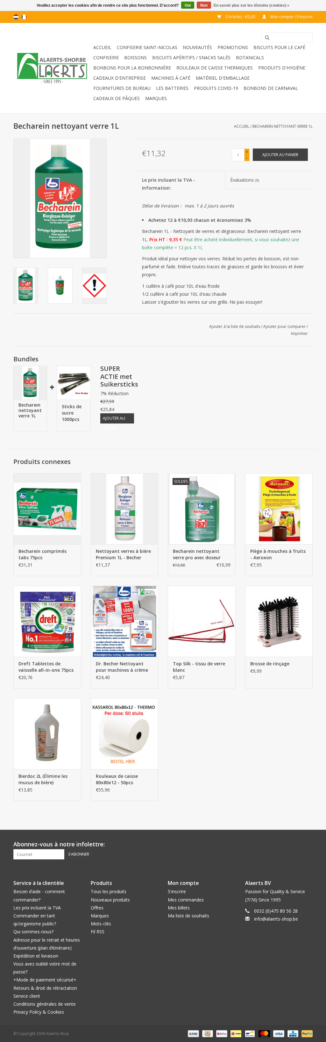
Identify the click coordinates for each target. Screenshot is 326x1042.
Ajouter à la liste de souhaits (234, 326)
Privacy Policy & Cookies (38, 1012)
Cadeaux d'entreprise (119, 78)
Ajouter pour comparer (285, 326)
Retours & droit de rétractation (45, 988)
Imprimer (299, 333)
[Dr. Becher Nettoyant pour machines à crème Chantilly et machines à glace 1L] (125, 621)
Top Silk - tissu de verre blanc (199, 667)
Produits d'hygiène (281, 68)
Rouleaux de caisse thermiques (214, 68)
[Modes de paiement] (193, 1033)
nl (15, 16)
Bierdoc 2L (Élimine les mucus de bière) (42, 779)
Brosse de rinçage (269, 664)
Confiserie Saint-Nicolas (147, 47)
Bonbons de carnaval (271, 88)
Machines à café (170, 78)
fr (24, 16)
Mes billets (179, 908)
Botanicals (250, 57)
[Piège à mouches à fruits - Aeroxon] (279, 508)
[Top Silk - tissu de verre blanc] (202, 621)
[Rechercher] (265, 38)
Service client (26, 996)
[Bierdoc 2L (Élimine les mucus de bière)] (47, 733)
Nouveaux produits (110, 900)
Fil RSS (97, 932)
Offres (97, 908)
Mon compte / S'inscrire (291, 16)
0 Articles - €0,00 (240, 16)
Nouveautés (197, 47)
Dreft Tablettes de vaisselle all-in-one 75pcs (46, 667)
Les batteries (172, 88)
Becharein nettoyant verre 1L (282, 126)
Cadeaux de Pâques (116, 98)
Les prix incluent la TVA (37, 908)
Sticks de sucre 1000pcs (72, 412)
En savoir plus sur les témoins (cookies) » (251, 5)
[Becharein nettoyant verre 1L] (30, 382)
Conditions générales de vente (44, 1004)
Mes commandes (186, 900)
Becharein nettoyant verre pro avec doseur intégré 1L (197, 554)
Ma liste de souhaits (188, 916)
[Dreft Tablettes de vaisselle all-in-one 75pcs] (47, 621)
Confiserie (106, 57)
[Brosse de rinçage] (279, 621)
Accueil (102, 47)
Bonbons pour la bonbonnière (132, 68)
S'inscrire (177, 891)
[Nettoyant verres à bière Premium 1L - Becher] (125, 508)
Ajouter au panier (114, 419)
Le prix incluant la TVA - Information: (168, 184)
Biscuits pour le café (279, 47)
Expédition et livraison (35, 956)
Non (204, 5)
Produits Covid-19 (216, 88)
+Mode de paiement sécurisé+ (44, 980)
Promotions (232, 47)
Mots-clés (101, 924)
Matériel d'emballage (223, 78)
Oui (188, 5)
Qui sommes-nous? (33, 932)
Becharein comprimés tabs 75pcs (42, 554)
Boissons (135, 57)
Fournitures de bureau (122, 88)
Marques (156, 98)
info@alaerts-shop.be (276, 919)
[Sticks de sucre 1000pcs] (73, 382)
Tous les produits (108, 891)
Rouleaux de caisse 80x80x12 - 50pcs (117, 779)
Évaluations (244, 180)
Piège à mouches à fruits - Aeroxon (278, 554)
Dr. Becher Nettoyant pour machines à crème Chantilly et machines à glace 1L (122, 667)
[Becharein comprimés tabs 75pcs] (47, 508)
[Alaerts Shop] (52, 68)
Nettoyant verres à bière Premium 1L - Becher (123, 554)
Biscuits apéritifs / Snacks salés (191, 57)
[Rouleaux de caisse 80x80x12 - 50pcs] (125, 733)
